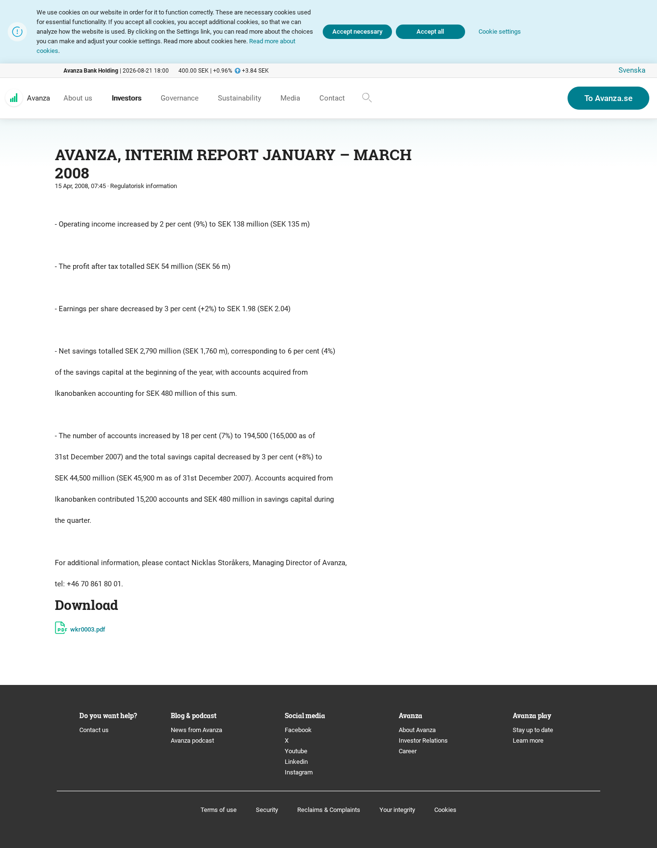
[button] (500, 32)
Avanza (38, 98)
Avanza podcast (192, 740)
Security (267, 809)
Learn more (528, 740)
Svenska (632, 70)
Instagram (299, 772)
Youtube (296, 751)
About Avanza (417, 730)
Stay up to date (533, 730)
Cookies (445, 809)
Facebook (298, 730)
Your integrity (397, 809)
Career (408, 751)
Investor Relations (423, 740)
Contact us (94, 730)
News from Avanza (196, 730)
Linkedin (296, 761)
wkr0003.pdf (87, 629)
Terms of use (219, 809)
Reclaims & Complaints (328, 809)
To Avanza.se (608, 98)
